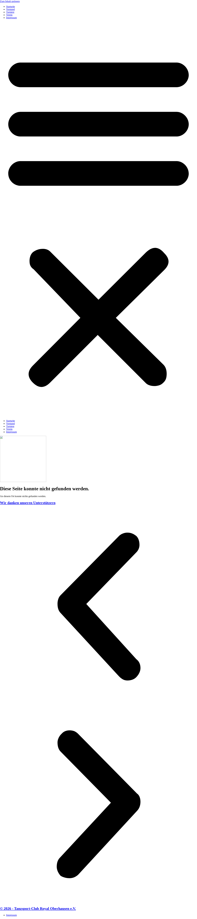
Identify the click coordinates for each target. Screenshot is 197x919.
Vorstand (10, 9)
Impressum (11, 17)
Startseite (10, 6)
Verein (9, 15)
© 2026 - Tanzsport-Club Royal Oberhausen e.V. (38, 909)
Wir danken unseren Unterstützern (27, 503)
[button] (98, 219)
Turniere (10, 12)
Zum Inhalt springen (10, 1)
